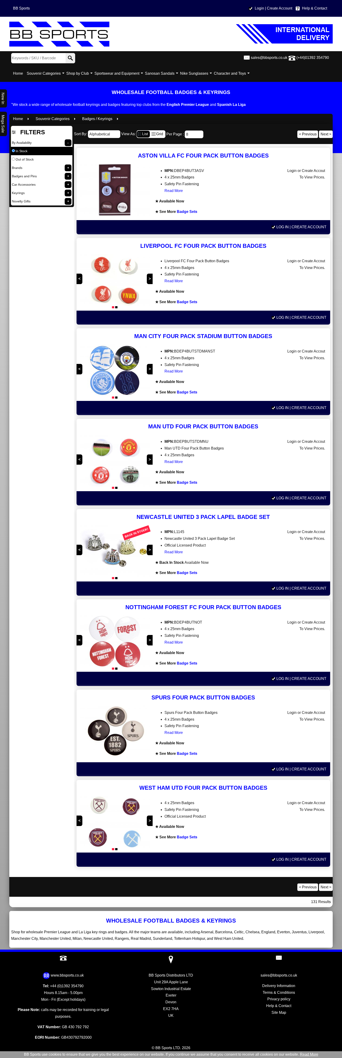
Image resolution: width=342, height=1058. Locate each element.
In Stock (21, 151)
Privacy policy (278, 999)
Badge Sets (187, 212)
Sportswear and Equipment (116, 73)
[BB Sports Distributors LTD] (171, 34)
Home (18, 73)
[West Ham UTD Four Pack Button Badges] (115, 823)
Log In (282, 227)
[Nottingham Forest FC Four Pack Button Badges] (115, 642)
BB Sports (21, 8)
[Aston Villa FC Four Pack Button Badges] (115, 191)
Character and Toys (230, 73)
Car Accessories (24, 184)
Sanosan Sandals (159, 73)
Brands (17, 168)
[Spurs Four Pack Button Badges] (115, 733)
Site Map (279, 1012)
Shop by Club (77, 73)
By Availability (22, 142)
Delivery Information (278, 986)
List (145, 134)
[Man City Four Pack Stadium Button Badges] (115, 371)
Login (259, 8)
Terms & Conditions (279, 992)
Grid (159, 134)
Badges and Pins (24, 176)
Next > (326, 134)
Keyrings (18, 193)
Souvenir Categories (44, 73)
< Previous (308, 134)
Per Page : (175, 134)
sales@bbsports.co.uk (269, 58)
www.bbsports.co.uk (67, 975)
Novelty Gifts (21, 201)
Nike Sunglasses (194, 73)
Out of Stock (25, 159)
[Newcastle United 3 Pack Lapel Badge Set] (115, 552)
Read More (173, 191)
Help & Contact (314, 8)
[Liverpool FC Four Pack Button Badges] (115, 281)
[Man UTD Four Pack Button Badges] (115, 462)
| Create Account (278, 8)
